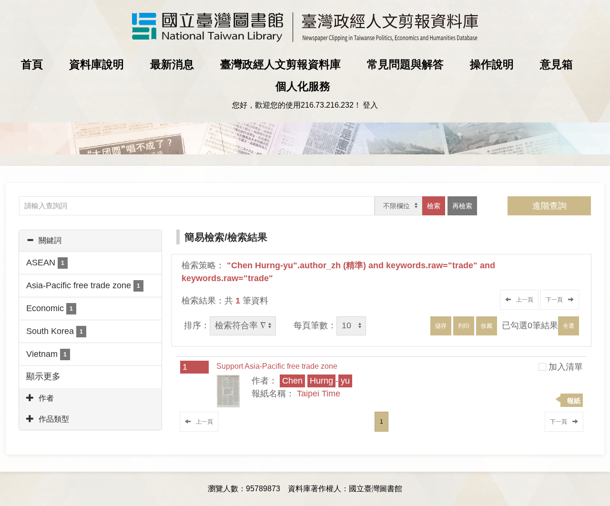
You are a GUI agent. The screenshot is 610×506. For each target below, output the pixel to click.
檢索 (433, 206)
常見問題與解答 (405, 64)
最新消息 (172, 64)
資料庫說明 (96, 64)
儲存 (441, 326)
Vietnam (46, 354)
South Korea (54, 331)
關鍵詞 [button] (50, 240)
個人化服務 (302, 86)
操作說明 (492, 64)
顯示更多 (43, 376)
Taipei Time (318, 393)
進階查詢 (549, 206)
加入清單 (566, 367)
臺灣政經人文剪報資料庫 (280, 64)
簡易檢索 (204, 237)
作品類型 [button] (54, 419)
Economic (49, 308)
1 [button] (381, 421)
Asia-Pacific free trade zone (83, 285)
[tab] (90, 240)
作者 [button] (46, 398)
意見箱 (556, 64)
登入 (370, 105)
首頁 (32, 64)
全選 (568, 326)
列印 (463, 326)
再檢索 (462, 206)
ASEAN (45, 262)
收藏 (486, 326)
